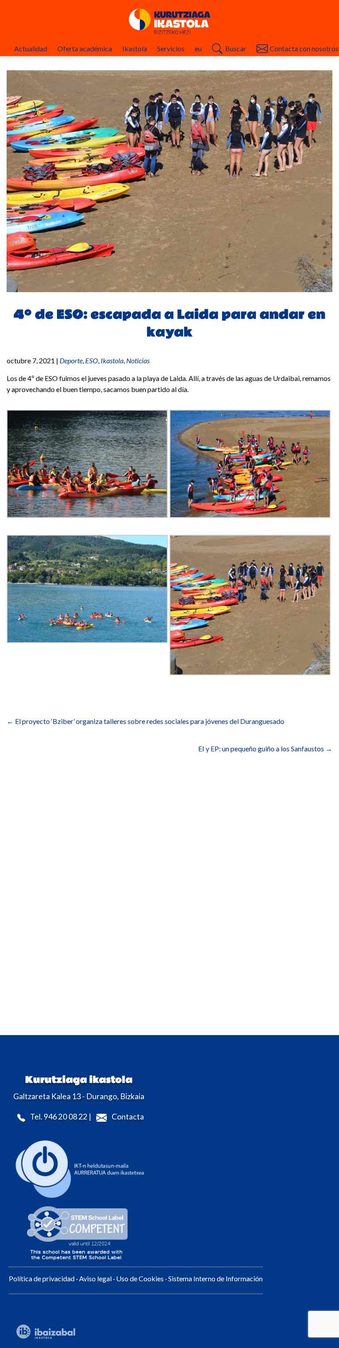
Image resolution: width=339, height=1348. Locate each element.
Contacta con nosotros (304, 48)
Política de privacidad (42, 1278)
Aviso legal (95, 1278)
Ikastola (134, 48)
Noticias (138, 360)
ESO (91, 360)
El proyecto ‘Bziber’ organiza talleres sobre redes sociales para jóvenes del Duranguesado (145, 721)
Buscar (235, 48)
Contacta (128, 1116)
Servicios (171, 48)
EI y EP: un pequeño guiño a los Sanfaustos (265, 748)
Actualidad (30, 48)
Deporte (71, 360)
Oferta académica (84, 48)
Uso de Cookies (140, 1278)
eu (198, 48)
